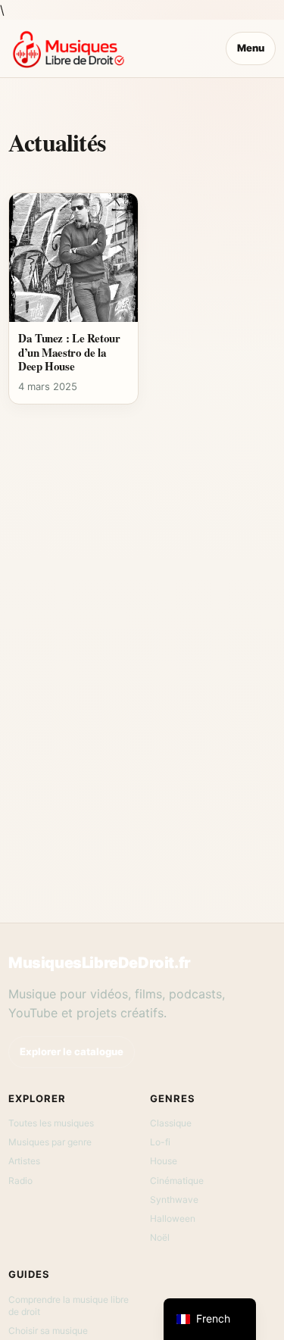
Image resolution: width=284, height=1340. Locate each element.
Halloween (172, 1218)
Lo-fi (160, 1142)
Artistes (24, 1161)
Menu (250, 48)
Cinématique (177, 1180)
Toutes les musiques (51, 1123)
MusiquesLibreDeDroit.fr (99, 963)
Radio (20, 1180)
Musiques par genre (50, 1142)
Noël (160, 1237)
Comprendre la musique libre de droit (68, 1305)
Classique (171, 1123)
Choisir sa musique (48, 1330)
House (163, 1161)
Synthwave (174, 1199)
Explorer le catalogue (71, 1051)
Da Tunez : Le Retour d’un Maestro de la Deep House (69, 352)
